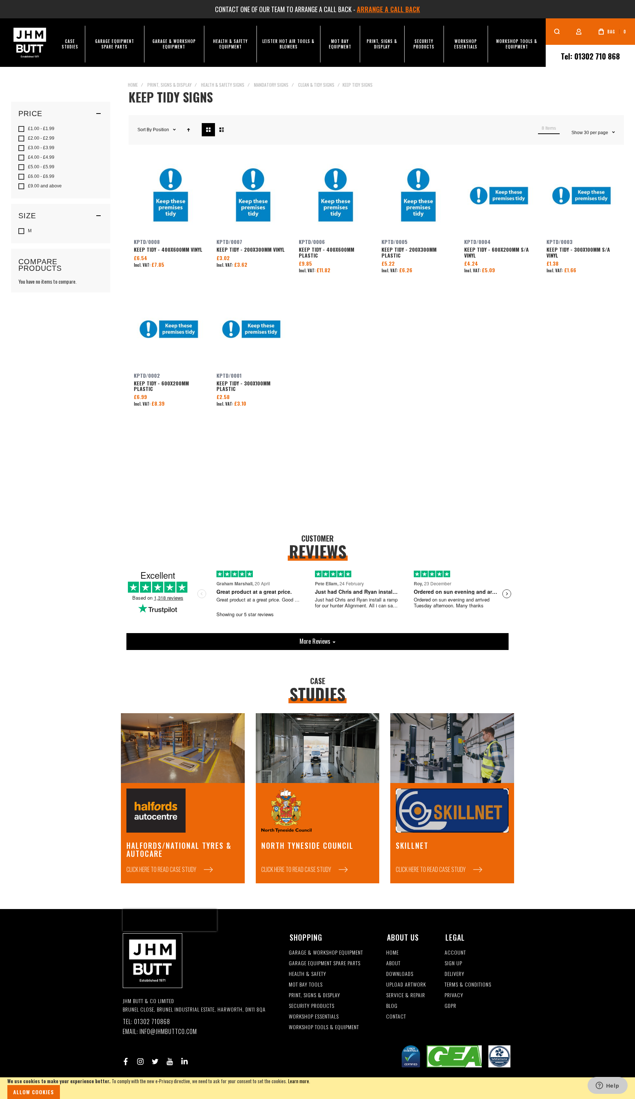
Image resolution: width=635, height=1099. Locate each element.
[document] (317, 1088)
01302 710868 (152, 1021)
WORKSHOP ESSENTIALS (314, 1016)
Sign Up (453, 963)
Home (133, 85)
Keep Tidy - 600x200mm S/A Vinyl (500, 197)
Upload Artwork (406, 984)
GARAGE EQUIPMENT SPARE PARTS (324, 963)
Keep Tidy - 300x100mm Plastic (253, 330)
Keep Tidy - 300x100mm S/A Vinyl (583, 197)
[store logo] (30, 43)
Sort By (144, 129)
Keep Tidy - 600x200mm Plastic (170, 330)
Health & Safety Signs (222, 85)
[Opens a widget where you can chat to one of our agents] (607, 1086)
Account (455, 952)
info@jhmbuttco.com (168, 1031)
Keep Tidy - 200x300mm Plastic (418, 197)
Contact (396, 1016)
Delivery (454, 973)
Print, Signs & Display (169, 85)
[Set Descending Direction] (188, 129)
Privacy (454, 995)
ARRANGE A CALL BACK (388, 9)
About (393, 963)
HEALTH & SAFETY (307, 973)
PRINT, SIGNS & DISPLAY (314, 995)
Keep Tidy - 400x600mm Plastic (335, 197)
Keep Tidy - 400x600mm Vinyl (170, 197)
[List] (221, 129)
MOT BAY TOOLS (306, 984)
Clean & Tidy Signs (316, 85)
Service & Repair (405, 995)
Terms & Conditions (468, 984)
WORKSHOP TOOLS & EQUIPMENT (324, 1027)
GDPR (450, 1005)
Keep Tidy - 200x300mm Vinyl (253, 197)
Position (161, 129)
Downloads (399, 973)
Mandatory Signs (271, 85)
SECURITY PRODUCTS (311, 1005)
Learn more (298, 1081)
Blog (392, 1005)
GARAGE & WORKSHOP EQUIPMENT (326, 952)
